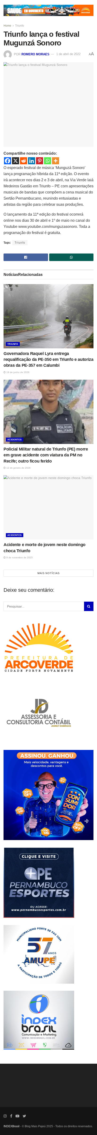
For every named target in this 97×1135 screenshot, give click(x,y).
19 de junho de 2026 (17, 372)
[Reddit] (23, 160)
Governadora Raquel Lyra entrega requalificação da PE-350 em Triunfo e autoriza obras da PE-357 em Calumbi (48, 359)
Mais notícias (48, 573)
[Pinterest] (39, 160)
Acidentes (14, 439)
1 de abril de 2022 (68, 54)
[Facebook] (7, 160)
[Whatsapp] (47, 160)
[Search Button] (88, 606)
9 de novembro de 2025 (19, 557)
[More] (55, 160)
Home (7, 25)
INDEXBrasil (12, 1126)
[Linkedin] (31, 160)
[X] (15, 160)
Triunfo (19, 25)
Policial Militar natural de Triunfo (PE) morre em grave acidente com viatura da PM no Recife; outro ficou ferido (46, 455)
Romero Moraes (35, 54)
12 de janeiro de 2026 (18, 468)
